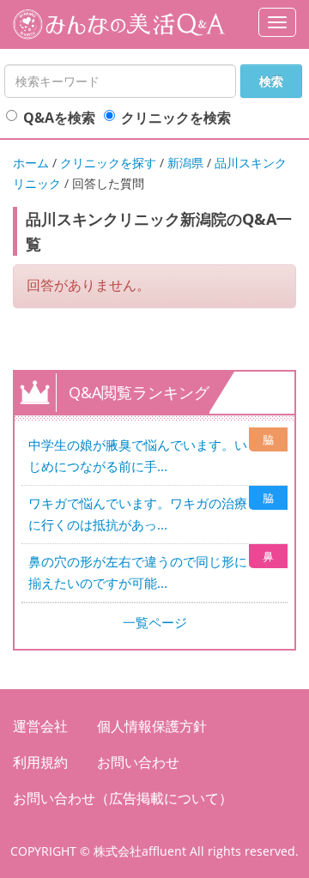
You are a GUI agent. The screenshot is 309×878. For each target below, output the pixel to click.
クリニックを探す (108, 162)
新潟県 (185, 162)
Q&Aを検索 (59, 117)
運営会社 (40, 726)
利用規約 (40, 762)
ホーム (31, 162)
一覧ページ (155, 622)
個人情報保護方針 (152, 726)
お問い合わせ (138, 762)
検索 (271, 81)
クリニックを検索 (176, 117)
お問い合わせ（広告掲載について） (123, 798)
